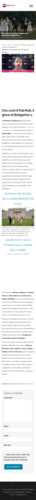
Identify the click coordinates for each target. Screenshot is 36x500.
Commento (9, 398)
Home (4, 45)
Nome (7, 426)
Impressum (21, 495)
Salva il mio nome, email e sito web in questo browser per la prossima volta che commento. (17, 457)
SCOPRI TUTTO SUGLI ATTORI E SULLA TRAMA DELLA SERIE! (18, 245)
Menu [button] (31, 6)
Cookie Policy (19, 492)
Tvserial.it (9, 5)
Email (6, 436)
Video (31, 384)
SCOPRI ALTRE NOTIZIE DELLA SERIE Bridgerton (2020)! (18, 198)
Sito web (7, 445)
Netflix (21, 384)
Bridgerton (14, 384)
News (9, 45)
